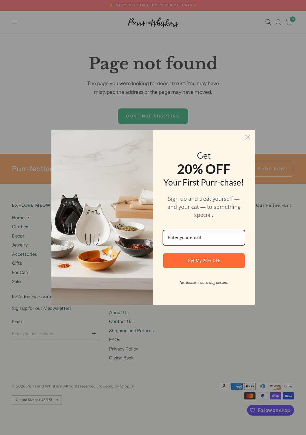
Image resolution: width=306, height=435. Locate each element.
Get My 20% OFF (204, 260)
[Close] (248, 137)
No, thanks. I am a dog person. (204, 282)
